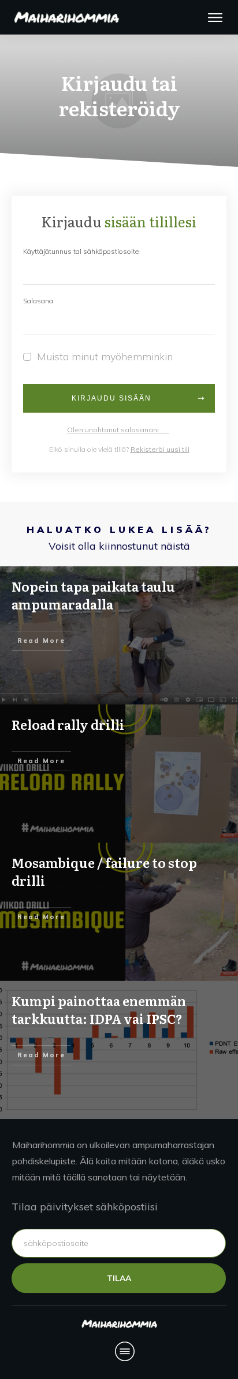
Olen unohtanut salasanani (118, 429)
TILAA (119, 1278)
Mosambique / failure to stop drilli (104, 871)
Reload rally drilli (68, 724)
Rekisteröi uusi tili (160, 449)
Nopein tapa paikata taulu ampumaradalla (93, 595)
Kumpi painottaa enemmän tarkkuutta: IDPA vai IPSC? (99, 1009)
